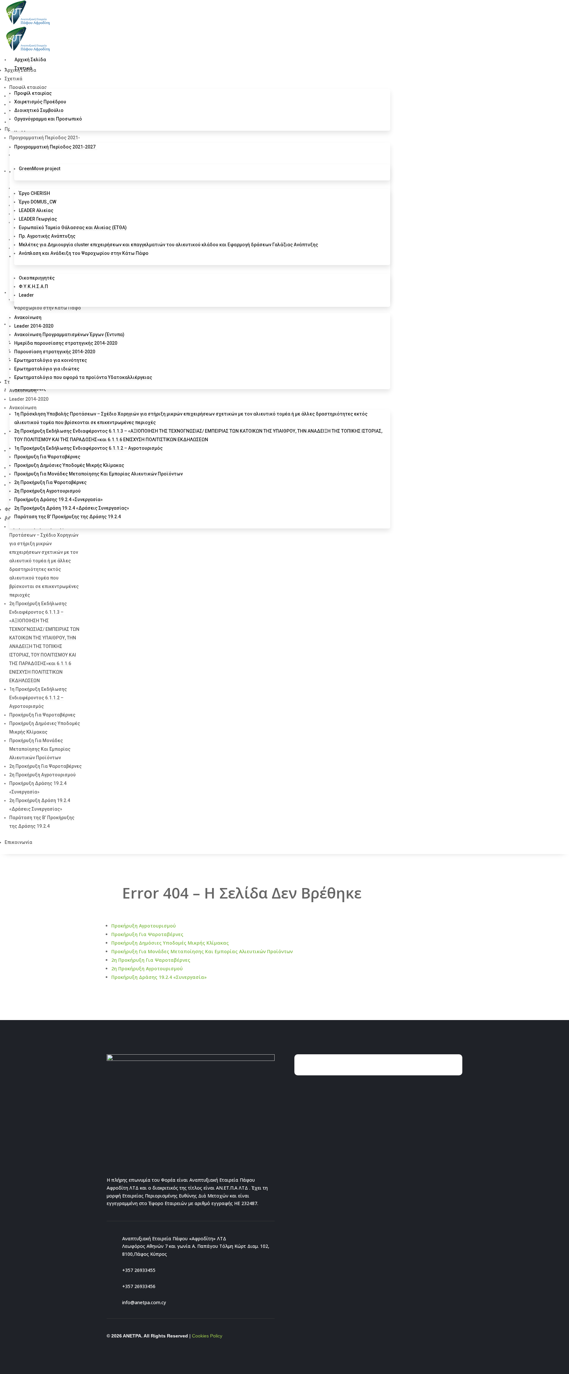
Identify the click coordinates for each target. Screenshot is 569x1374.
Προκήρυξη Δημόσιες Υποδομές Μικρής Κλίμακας (170, 943)
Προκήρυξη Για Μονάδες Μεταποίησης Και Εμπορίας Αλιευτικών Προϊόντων (202, 951)
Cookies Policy (207, 1335)
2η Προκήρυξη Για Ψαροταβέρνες (150, 960)
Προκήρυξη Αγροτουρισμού (143, 926)
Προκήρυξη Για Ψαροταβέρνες (147, 934)
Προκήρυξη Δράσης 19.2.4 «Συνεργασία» (159, 977)
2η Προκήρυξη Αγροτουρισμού (147, 968)
